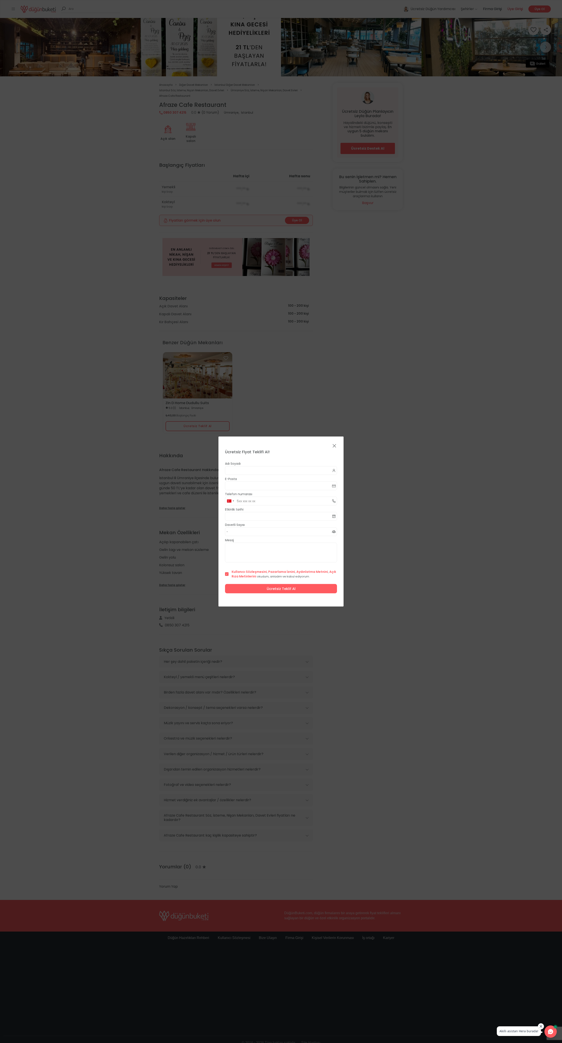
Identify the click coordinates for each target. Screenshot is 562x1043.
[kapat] (334, 446)
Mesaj (229, 540)
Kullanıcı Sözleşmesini (249, 572)
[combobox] (230, 501)
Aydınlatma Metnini (312, 572)
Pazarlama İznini (281, 572)
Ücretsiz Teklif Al (281, 588)
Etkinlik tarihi (234, 509)
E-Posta (231, 479)
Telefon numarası (238, 494)
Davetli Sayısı (235, 525)
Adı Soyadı (233, 463)
